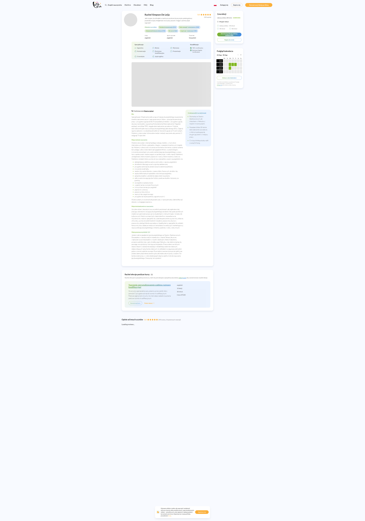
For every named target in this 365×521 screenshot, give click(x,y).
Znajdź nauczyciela (115, 5)
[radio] (218, 25)
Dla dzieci (137, 5)
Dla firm (128, 5)
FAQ (145, 5)
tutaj (169, 516)
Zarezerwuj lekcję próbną (258, 5)
